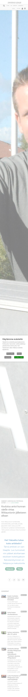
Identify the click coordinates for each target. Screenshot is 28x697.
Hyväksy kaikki (19, 357)
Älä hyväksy (10, 353)
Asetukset (8, 357)
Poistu (19, 353)
